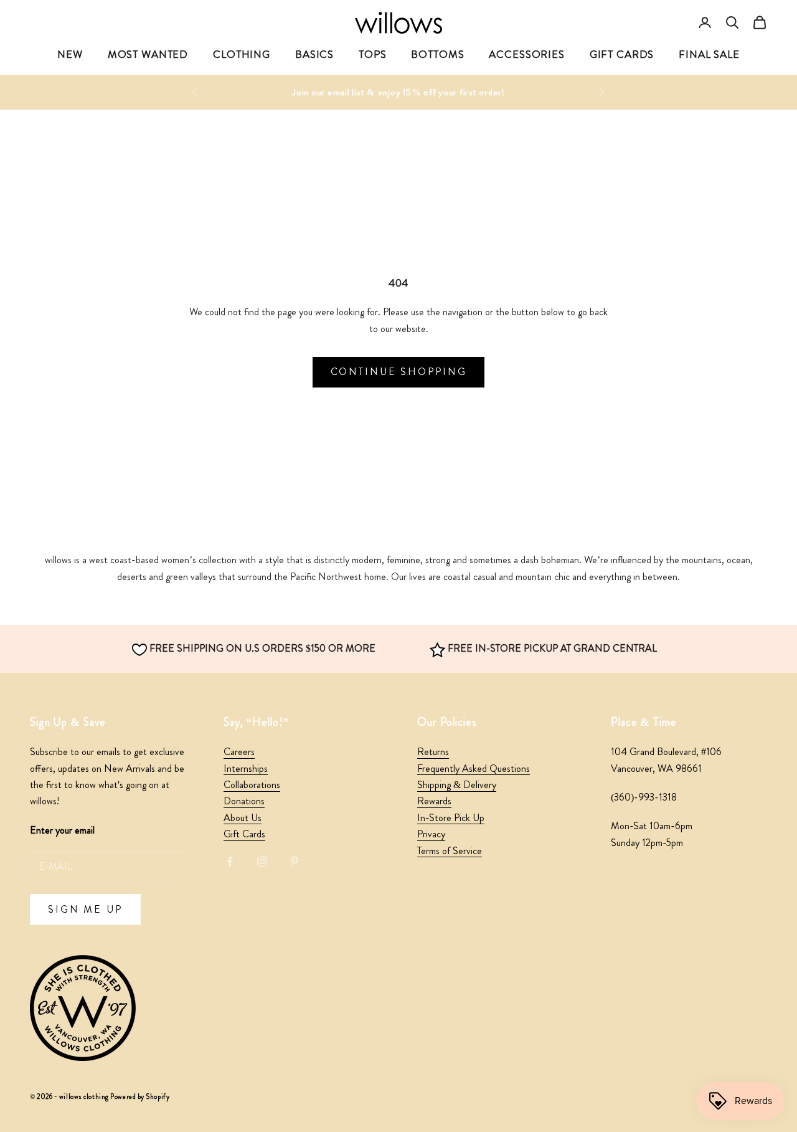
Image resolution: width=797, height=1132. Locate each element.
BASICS (314, 54)
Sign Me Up (85, 909)
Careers (239, 751)
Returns (433, 751)
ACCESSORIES (526, 54)
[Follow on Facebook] (230, 861)
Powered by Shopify (139, 1096)
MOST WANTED (148, 54)
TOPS (372, 54)
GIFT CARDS (622, 54)
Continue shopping (399, 371)
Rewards (434, 801)
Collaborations (252, 785)
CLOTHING (241, 54)
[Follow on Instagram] (262, 861)
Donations (244, 801)
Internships (246, 768)
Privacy (431, 834)
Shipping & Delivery (456, 785)
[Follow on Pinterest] (294, 861)
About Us (243, 818)
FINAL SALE (709, 54)
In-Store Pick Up (450, 818)
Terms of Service (449, 851)
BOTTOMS (437, 54)
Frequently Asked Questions (473, 768)
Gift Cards (244, 834)
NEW (70, 54)
